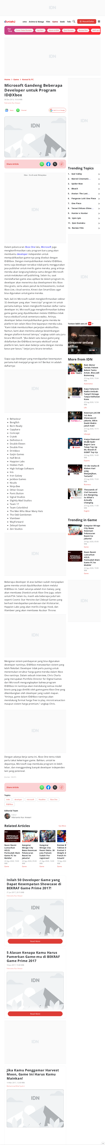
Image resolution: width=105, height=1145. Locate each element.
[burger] (99, 21)
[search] (74, 21)
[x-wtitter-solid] (55, 164)
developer (22, 254)
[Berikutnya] (66, 842)
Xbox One (30, 246)
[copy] (61, 164)
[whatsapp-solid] (42, 164)
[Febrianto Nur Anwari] (7, 816)
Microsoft (46, 246)
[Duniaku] (9, 21)
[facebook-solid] (48, 164)
